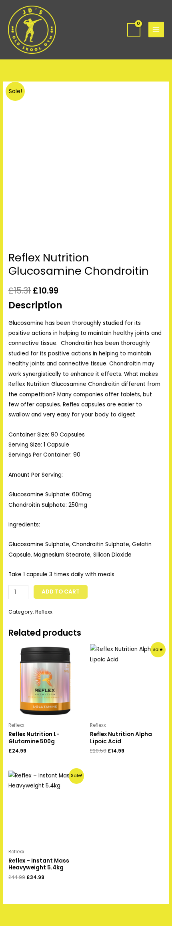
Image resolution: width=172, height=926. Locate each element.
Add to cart (61, 592)
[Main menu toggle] (156, 29)
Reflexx (43, 611)
